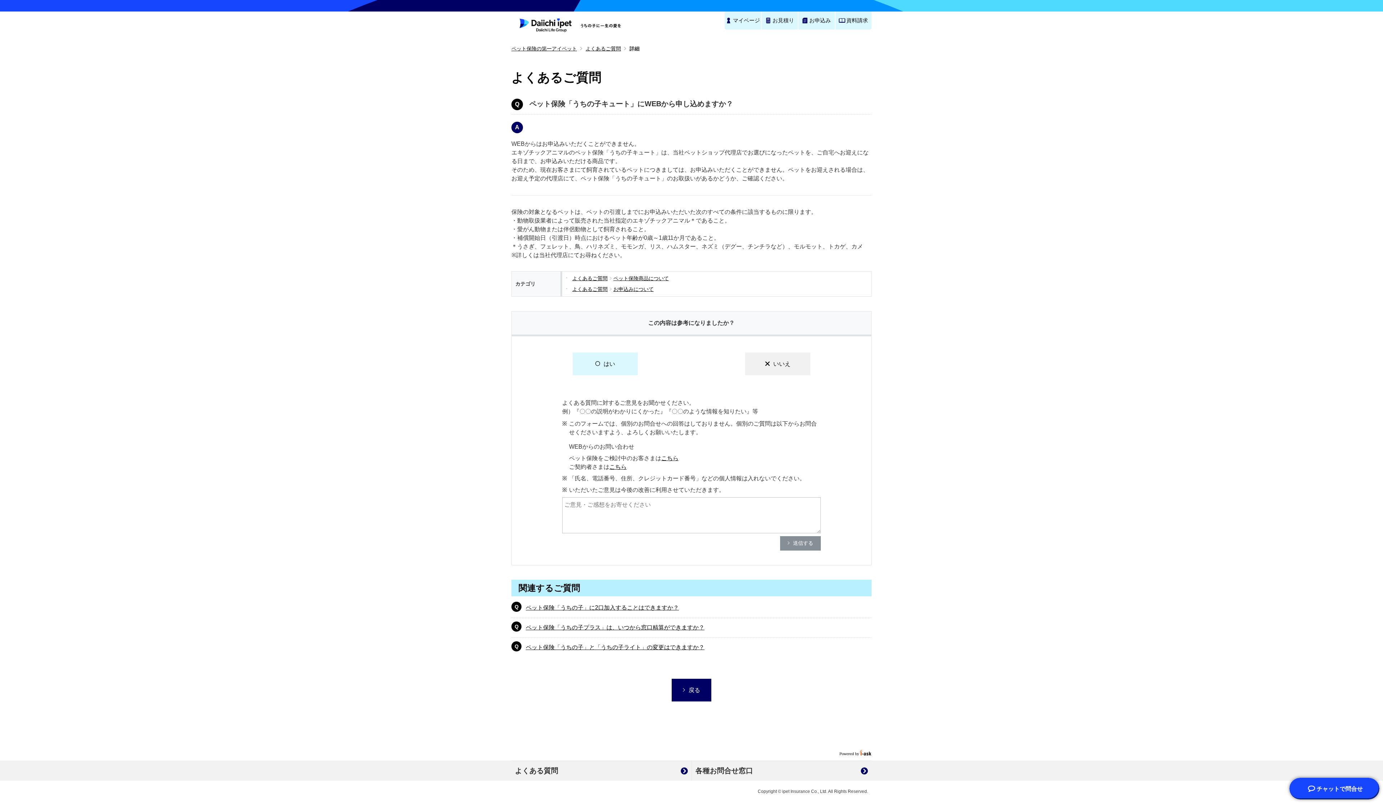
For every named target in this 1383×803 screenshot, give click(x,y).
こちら (670, 458)
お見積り (783, 20)
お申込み (820, 20)
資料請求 (857, 20)
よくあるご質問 (603, 48)
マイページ (746, 20)
